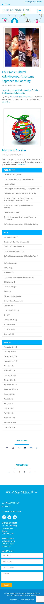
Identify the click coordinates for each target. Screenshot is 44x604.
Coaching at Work (11, 310)
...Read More (6, 102)
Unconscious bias (11, 237)
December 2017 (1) (10, 356)
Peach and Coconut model (14, 247)
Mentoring (9, 273)
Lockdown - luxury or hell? (13, 175)
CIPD (7, 315)
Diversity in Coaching (12, 296)
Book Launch (9, 329)
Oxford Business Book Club (14, 251)
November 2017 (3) (10, 361)
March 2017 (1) (9, 371)
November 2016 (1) (10, 385)
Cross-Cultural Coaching (13, 301)
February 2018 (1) (10, 352)
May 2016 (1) (8, 408)
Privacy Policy (13, 599)
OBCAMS (8, 268)
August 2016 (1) (9, 394)
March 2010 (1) (9, 427)
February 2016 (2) (10, 422)
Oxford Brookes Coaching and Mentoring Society (21, 224)
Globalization (9, 282)
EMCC (7, 291)
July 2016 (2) (8, 399)
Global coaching (10, 287)
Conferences (9, 306)
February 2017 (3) (10, 375)
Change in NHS (10, 320)
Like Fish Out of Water (12, 212)
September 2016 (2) (11, 389)
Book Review (9, 324)
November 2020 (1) (10, 347)
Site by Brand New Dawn (27, 599)
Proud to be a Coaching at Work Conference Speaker (19, 207)
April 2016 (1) (9, 413)
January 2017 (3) (10, 380)
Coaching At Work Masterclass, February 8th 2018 (21, 189)
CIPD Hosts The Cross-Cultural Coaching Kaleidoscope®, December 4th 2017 (18, 199)
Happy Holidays (9, 184)
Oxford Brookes (10, 263)
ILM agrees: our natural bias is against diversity (20, 193)
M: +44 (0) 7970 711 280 (33, 2)
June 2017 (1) (8, 366)
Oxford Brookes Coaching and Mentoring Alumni (21, 257)
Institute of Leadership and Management (19, 277)
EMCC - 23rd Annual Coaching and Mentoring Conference (20, 218)
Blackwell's (9, 334)
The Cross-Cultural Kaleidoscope (21, 97)
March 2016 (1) (9, 418)
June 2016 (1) (8, 404)
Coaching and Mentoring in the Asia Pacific (19, 179)
